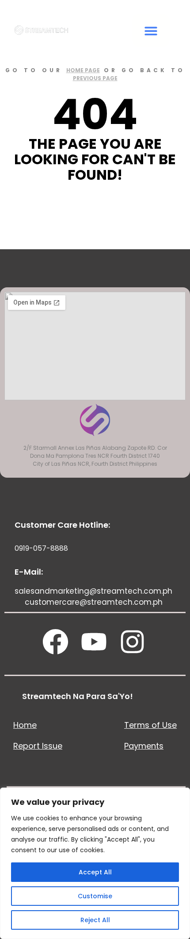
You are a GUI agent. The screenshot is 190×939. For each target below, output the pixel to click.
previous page (95, 78)
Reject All (95, 920)
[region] (95, 863)
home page (83, 70)
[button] (151, 30)
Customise (95, 896)
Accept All (95, 872)
